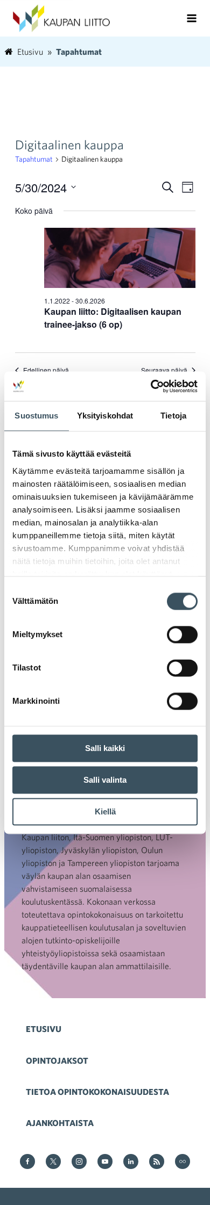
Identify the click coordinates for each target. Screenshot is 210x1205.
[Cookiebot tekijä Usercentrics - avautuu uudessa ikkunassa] (151, 386)
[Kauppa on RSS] (156, 1162)
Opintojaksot (57, 1060)
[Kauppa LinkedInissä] (130, 1162)
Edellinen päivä (46, 370)
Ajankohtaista (60, 1123)
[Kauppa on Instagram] (79, 1162)
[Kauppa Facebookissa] (27, 1162)
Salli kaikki (105, 748)
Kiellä (105, 811)
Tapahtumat (34, 159)
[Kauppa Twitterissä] (53, 1162)
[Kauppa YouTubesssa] (105, 1162)
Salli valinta (105, 779)
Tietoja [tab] (173, 415)
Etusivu (43, 1029)
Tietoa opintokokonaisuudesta (97, 1091)
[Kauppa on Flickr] (182, 1162)
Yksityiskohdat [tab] (105, 415)
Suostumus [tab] (36, 415)
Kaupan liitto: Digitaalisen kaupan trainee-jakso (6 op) (112, 317)
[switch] (182, 634)
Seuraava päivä (164, 370)
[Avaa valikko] (192, 18)
